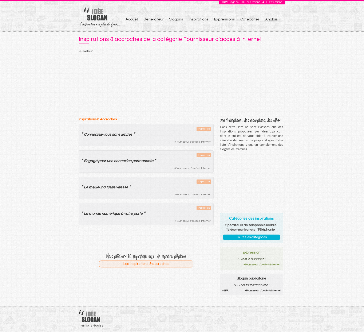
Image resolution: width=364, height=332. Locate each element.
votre (128, 214)
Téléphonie (266, 229)
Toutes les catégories (251, 237)
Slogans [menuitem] (176, 19)
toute (110, 187)
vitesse (122, 187)
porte (138, 214)
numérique (111, 214)
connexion (122, 161)
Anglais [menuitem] (271, 19)
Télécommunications (240, 229)
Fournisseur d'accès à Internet (193, 141)
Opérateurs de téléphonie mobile (251, 225)
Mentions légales (91, 325)
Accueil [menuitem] (132, 19)
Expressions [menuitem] (224, 19)
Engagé (90, 161)
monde (95, 214)
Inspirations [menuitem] (199, 19)
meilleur (95, 187)
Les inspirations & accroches (146, 264)
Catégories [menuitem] (250, 19)
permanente (142, 161)
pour (102, 161)
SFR (226, 290)
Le (86, 187)
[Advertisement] (182, 83)
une (110, 161)
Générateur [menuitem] (153, 19)
